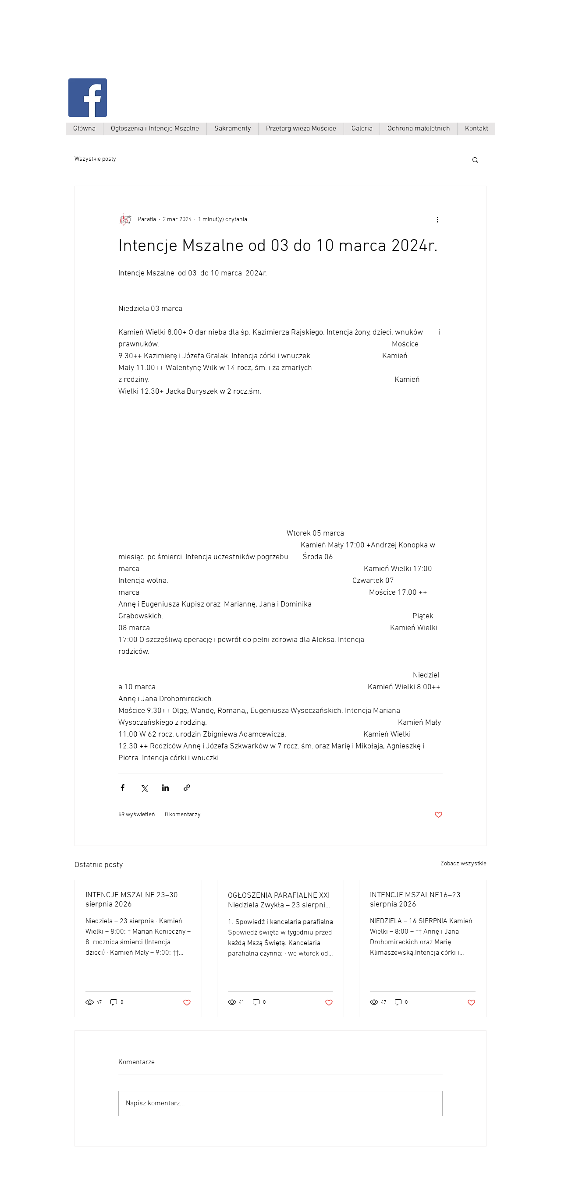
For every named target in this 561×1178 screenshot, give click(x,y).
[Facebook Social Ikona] (87, 97)
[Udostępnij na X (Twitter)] (144, 787)
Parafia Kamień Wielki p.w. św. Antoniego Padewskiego (156, 46)
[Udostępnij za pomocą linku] (187, 787)
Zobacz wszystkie (463, 864)
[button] (475, 159)
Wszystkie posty (95, 159)
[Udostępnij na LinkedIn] (165, 787)
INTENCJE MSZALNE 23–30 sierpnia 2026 (131, 900)
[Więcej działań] (437, 219)
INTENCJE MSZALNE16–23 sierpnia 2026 (415, 900)
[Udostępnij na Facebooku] (122, 787)
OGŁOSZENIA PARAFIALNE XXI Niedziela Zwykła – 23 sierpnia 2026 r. (279, 900)
